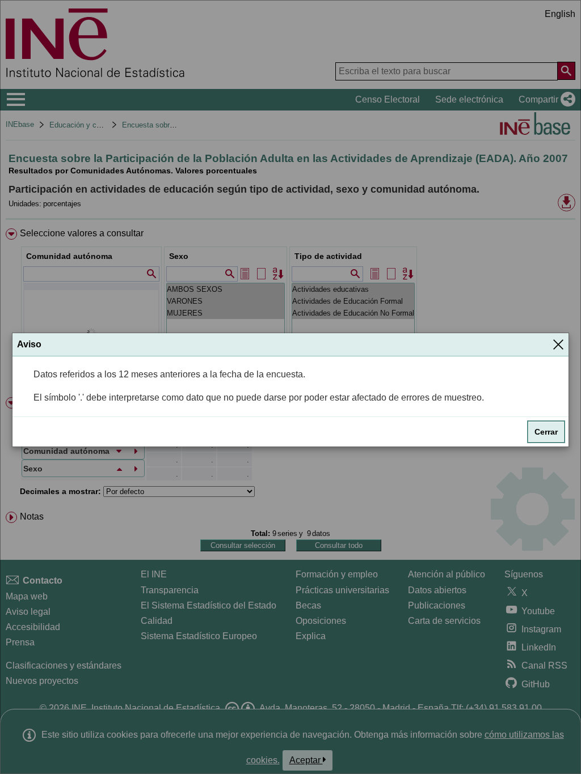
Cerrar (546, 431)
